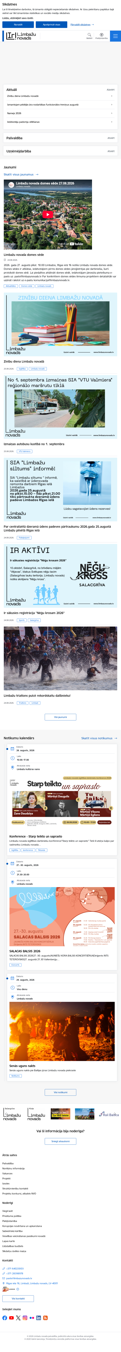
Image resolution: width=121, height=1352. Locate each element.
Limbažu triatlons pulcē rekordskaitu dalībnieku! (37, 696)
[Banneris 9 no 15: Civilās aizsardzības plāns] (60, 1113)
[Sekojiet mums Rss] (45, 1318)
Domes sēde (26, 286)
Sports (22, 620)
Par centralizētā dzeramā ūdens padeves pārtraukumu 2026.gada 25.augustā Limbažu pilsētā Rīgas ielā (57, 528)
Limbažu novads (44, 286)
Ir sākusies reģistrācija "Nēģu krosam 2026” (34, 613)
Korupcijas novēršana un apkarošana (22, 1226)
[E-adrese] (8, 1289)
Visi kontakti (18, 1298)
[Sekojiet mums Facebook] (4, 1318)
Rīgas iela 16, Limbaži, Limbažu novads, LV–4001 (32, 1283)
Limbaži (35, 703)
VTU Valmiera (24, 451)
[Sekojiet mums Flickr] (31, 1318)
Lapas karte (8, 1241)
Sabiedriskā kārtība (12, 1231)
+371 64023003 (15, 1268)
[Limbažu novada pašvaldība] (22, 35)
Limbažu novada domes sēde (24, 255)
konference (28, 850)
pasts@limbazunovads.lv (19, 1278)
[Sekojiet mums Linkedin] (38, 1318)
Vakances (7, 1173)
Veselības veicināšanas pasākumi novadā (23, 1236)
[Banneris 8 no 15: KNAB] (36, 1113)
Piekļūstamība (9, 1221)
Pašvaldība (8, 1163)
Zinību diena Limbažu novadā (24, 361)
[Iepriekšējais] (6, 1114)
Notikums (16, 1076)
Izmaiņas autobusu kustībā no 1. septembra (34, 444)
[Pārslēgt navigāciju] (115, 36)
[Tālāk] (115, 1114)
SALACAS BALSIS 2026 (24, 951)
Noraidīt (18, 24)
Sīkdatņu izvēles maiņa (14, 1251)
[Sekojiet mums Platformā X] (18, 1318)
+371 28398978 (14, 1273)
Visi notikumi (60, 1092)
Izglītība (22, 369)
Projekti (6, 1178)
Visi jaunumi (60, 717)
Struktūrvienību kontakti (15, 1188)
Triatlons (22, 703)
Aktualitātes (11, 286)
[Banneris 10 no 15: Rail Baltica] (85, 1113)
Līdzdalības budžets (12, 1246)
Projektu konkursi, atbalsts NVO (19, 1193)
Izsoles (5, 1183)
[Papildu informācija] (18, 1289)
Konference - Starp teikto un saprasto (35, 836)
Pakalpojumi (24, 537)
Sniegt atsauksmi (60, 1141)
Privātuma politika (11, 1216)
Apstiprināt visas (51, 24)
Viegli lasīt (7, 1210)
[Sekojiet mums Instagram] (25, 1318)
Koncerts (15, 965)
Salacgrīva (34, 620)
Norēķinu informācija (13, 1168)
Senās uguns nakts (22, 1066)
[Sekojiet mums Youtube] (11, 1318)
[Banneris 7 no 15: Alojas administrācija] (12, 1113)
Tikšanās (41, 850)
